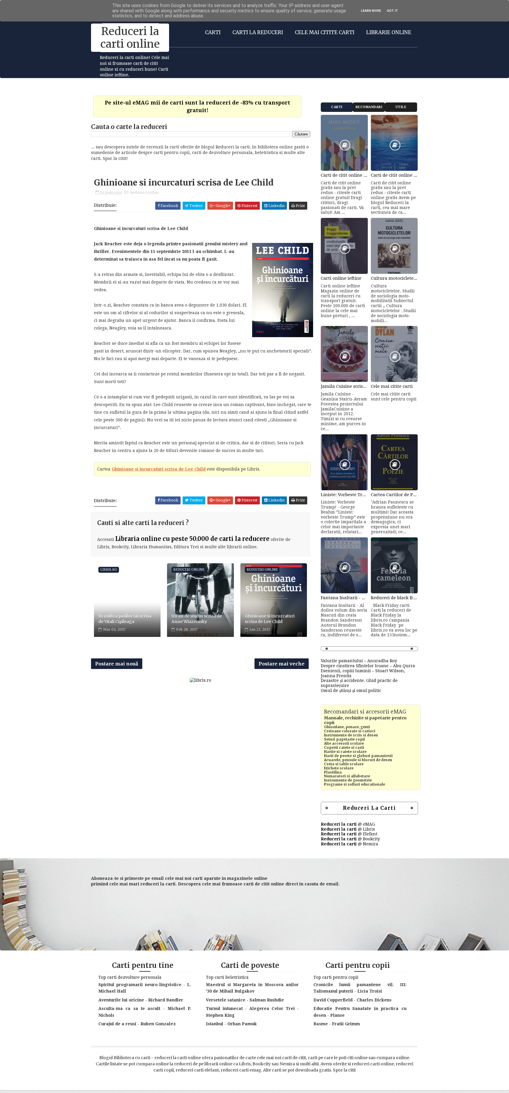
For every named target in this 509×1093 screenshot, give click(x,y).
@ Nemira (349, 844)
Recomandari (369, 107)
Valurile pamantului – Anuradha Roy (359, 660)
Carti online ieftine (341, 278)
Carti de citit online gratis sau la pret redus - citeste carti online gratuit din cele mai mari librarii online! (344, 175)
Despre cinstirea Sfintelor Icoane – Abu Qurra (368, 665)
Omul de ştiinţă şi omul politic (351, 690)
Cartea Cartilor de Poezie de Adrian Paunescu (394, 494)
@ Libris (348, 829)
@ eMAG (348, 824)
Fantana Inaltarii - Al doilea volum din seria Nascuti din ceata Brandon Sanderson (344, 597)
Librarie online (388, 32)
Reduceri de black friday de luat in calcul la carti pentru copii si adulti (394, 597)
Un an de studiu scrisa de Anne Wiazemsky (196, 619)
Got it (392, 11)
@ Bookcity (350, 839)
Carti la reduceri (257, 32)
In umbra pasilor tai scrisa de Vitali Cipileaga (124, 619)
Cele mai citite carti (324, 32)
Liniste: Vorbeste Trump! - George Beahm (344, 494)
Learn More (371, 11)
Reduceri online (144, 192)
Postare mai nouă (116, 664)
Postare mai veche (282, 664)
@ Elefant (349, 834)
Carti (213, 32)
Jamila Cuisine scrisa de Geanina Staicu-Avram (344, 386)
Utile (401, 107)
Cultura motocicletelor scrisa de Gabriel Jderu (394, 278)
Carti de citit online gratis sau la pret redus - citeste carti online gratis (394, 175)
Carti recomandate (337, 108)
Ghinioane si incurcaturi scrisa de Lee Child (159, 469)
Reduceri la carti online (130, 38)
